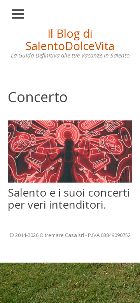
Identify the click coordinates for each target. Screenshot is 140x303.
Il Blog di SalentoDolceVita (70, 39)
